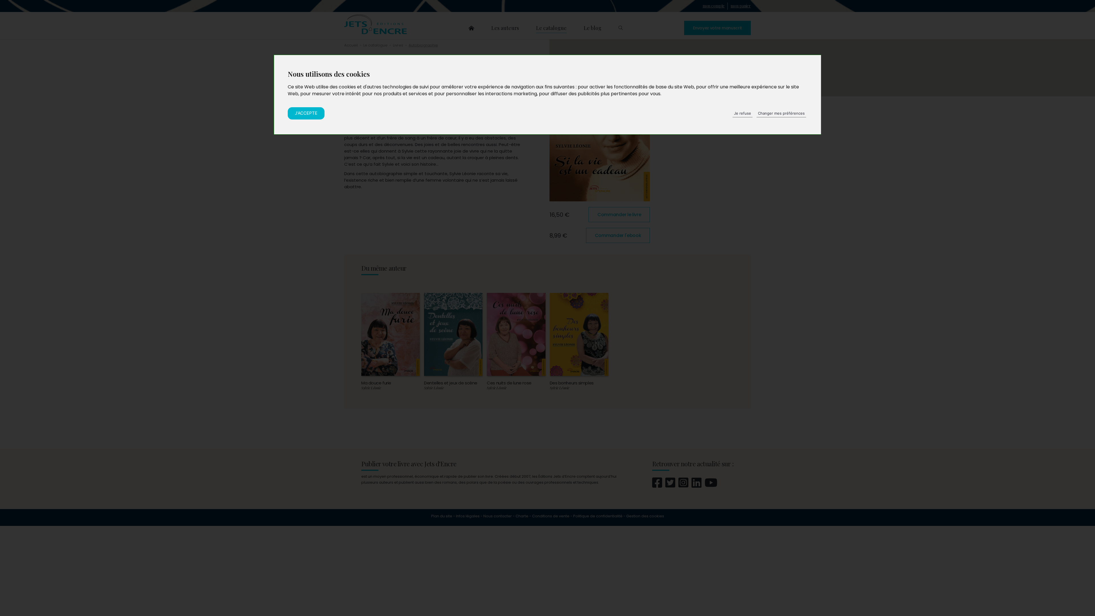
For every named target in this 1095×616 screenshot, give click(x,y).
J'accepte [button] (306, 113)
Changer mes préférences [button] (781, 113)
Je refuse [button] (742, 113)
